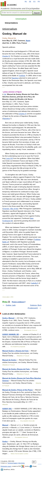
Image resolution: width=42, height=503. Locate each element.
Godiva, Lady (11, 305)
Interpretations (11, 23)
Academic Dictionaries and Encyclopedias (20, 8)
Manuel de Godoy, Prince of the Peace (17, 390)
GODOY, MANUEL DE (10, 334)
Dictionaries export (6, 466)
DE (30, 2)
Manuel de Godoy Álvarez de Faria (16, 369)
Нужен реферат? (19, 302)
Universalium (21, 19)
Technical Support (12, 463)
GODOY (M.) (7, 409)
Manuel (5, 425)
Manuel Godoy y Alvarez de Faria (15, 351)
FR (39, 2)
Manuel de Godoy (9, 360)
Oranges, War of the (10, 209)
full (5, 94)
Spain (28, 40)
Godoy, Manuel (8, 318)
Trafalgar (22, 75)
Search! (37, 13)
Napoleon (15, 78)
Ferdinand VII (7, 221)
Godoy (5, 441)
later (32, 218)
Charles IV (6, 56)
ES (34, 2)
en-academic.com (9, 3)
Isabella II (34, 283)
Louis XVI (9, 158)
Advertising (21, 463)
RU (26, 2)
